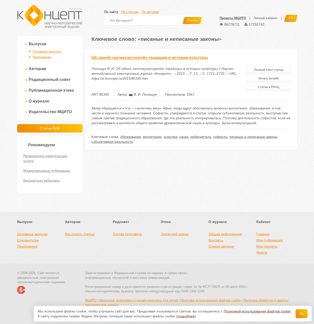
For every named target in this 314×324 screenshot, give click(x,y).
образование (130, 137)
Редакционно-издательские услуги (45, 158)
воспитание (152, 137)
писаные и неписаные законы (253, 137)
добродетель (200, 137)
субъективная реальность (112, 142)
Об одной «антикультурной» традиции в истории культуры (150, 58)
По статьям (129, 12)
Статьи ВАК (50, 128)
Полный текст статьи (268, 70)
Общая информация (225, 234)
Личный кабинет (265, 18)
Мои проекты (266, 246)
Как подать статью (79, 234)
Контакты (216, 240)
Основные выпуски (47, 51)
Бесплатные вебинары (41, 180)
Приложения (42, 57)
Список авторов (221, 246)
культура (170, 137)
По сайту (111, 12)
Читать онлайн (268, 78)
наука (183, 137)
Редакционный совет (50, 79)
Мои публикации (269, 240)
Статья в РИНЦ (268, 87)
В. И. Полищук (145, 94)
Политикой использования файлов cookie (257, 311)
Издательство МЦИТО (50, 112)
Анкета (261, 252)
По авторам (150, 12)
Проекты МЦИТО (233, 18)
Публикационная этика (51, 90)
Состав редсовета (127, 234)
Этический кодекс (175, 234)
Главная (263, 234)
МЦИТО (91, 300)
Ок (302, 314)
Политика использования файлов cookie (211, 300)
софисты (220, 137)
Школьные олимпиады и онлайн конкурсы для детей (138, 300)
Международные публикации (46, 171)
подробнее (186, 316)
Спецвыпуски (28, 240)
